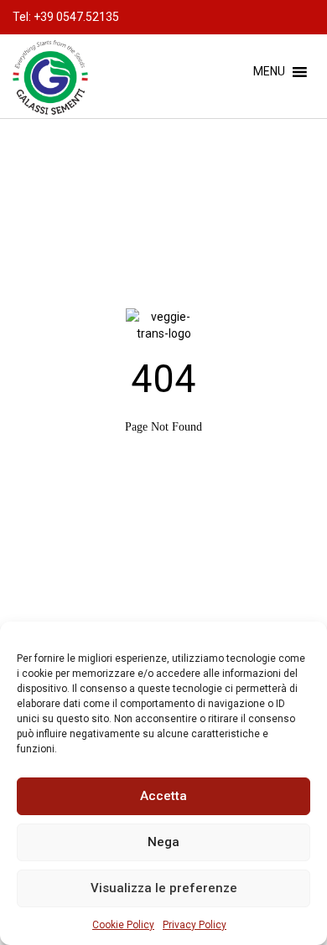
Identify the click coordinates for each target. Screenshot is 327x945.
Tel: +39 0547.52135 (66, 16)
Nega (163, 841)
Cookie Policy (123, 925)
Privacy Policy (194, 925)
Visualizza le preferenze (164, 888)
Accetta (163, 795)
